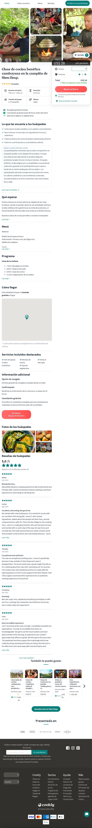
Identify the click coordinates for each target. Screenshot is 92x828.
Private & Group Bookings (77, 3)
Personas (61, 74)
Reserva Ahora (71, 89)
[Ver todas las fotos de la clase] (14, 35)
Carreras (81, 793)
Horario (61, 69)
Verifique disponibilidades (16, 414)
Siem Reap (22, 62)
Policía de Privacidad (31, 762)
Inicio (4, 62)
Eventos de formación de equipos (83, 788)
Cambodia (12, 62)
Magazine (36, 790)
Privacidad (67, 793)
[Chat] (87, 814)
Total (57, 80)
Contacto (66, 779)
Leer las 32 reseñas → (10, 190)
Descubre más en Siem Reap (46, 709)
